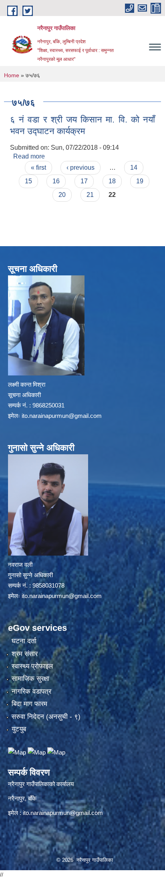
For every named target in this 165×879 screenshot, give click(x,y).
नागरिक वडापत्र (31, 691)
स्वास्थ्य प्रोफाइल (32, 666)
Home (11, 75)
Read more (29, 156)
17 (84, 181)
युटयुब (19, 729)
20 (62, 194)
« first (38, 167)
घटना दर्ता (24, 641)
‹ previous (80, 167)
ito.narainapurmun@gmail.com (62, 415)
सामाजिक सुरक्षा (30, 678)
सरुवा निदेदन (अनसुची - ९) (46, 716)
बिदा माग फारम (29, 704)
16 (56, 181)
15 (28, 181)
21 (90, 194)
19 (139, 181)
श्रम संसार (25, 654)
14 (133, 167)
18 (112, 181)
